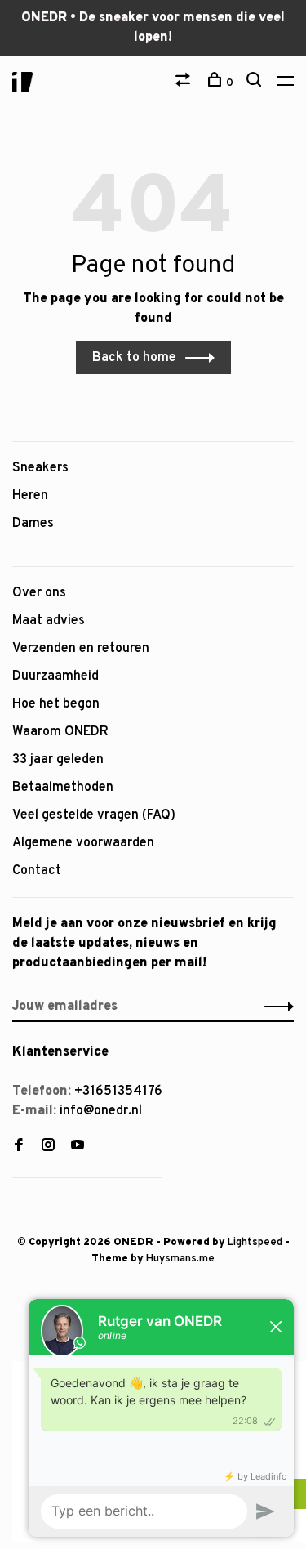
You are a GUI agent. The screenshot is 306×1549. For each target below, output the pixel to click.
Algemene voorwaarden (83, 843)
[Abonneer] (274, 1006)
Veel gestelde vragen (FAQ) (93, 815)
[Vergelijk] (184, 83)
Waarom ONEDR (60, 732)
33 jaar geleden (58, 760)
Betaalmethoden (62, 787)
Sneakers (40, 468)
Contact (36, 871)
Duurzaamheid (55, 676)
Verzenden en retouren (80, 649)
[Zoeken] (255, 83)
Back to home (134, 358)
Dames (33, 524)
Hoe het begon (56, 704)
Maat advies (48, 621)
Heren (30, 496)
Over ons (39, 593)
